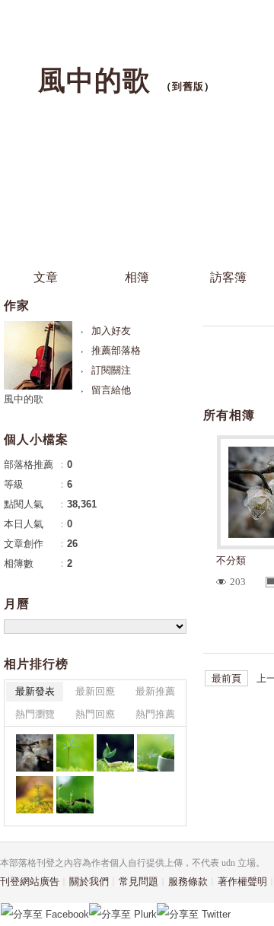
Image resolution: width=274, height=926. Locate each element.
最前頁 (226, 678)
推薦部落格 (116, 350)
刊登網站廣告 (29, 881)
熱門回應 (95, 714)
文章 (45, 277)
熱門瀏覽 (35, 714)
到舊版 (188, 86)
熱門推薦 (155, 714)
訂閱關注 (111, 370)
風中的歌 (94, 80)
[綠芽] (75, 794)
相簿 (137, 277)
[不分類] (34, 753)
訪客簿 (228, 277)
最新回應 (95, 691)
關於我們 (89, 881)
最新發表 (35, 691)
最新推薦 (155, 691)
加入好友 (111, 330)
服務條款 (188, 881)
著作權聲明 (242, 881)
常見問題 (138, 881)
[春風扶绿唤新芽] (155, 753)
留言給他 (111, 390)
